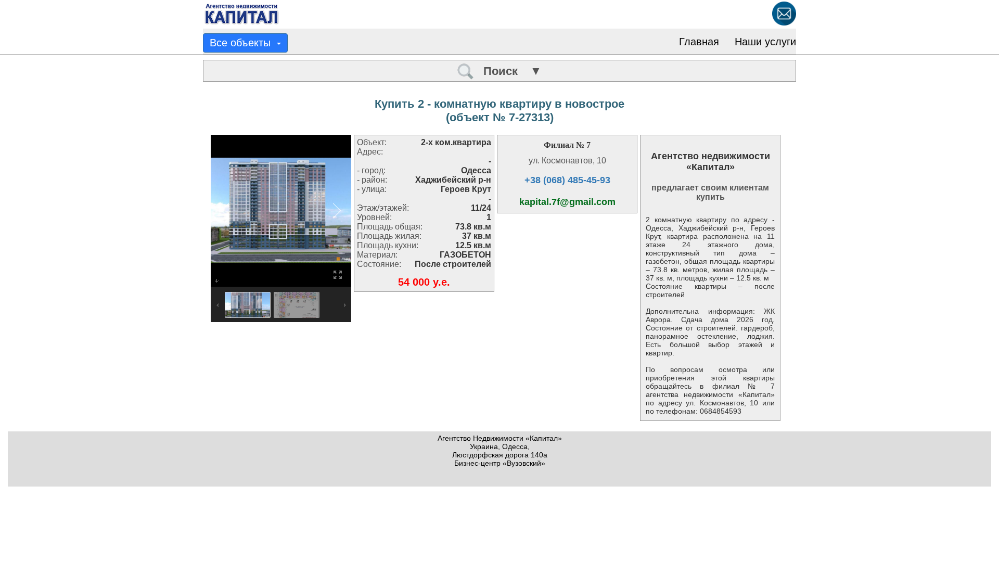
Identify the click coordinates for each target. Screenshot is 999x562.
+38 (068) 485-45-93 (567, 180)
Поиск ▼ (508, 71)
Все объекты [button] (243, 42)
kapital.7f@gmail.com (567, 202)
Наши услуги (765, 41)
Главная (699, 41)
